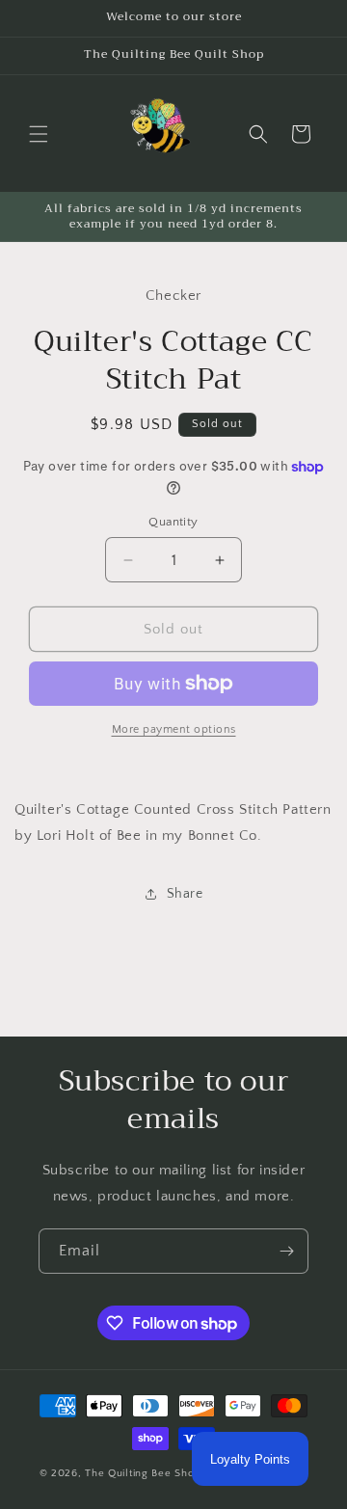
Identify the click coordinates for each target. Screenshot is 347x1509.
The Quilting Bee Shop (142, 1473)
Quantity (173, 521)
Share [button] (185, 894)
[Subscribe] (286, 1251)
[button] (38, 134)
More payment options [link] (174, 729)
